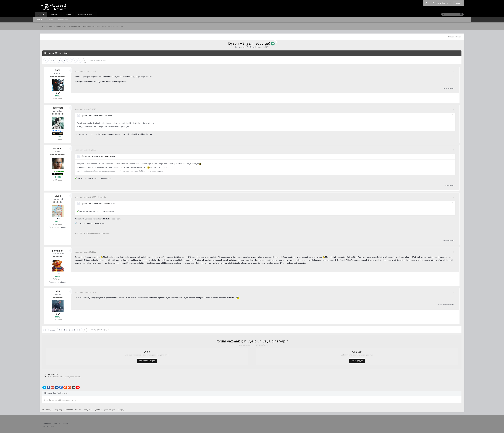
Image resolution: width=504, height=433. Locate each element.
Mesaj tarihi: (85, 72)
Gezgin (41, 15)
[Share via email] (73, 387)
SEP (57, 291)
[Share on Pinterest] (78, 387)
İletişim (65, 423)
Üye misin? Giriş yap (440, 3)
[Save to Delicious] (61, 387)
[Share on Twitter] (44, 387)
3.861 (58, 177)
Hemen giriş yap (357, 361)
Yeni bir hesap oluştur (147, 361)
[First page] (45, 60)
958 (58, 96)
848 (58, 317)
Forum (40, 20)
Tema (56, 423)
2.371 (58, 136)
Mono (447, 304)
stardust (57, 148)
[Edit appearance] (426, 3)
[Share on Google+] (52, 387)
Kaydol (457, 3)
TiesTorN (250, 47)
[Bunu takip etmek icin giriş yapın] (273, 43)
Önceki (52, 60)
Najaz (440, 304)
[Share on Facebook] (48, 387)
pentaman (57, 250)
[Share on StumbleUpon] (69, 387)
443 (58, 221)
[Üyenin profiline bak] (58, 85)
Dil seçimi (46, 423)
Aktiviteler (55, 15)
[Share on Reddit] (65, 387)
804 (58, 276)
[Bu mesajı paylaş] (453, 72)
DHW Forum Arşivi (85, 15)
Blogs (68, 15)
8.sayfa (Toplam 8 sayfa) (99, 60)
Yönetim (50, 20)
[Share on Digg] (57, 387)
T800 (57, 70)
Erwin (447, 185)
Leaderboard (63, 20)
